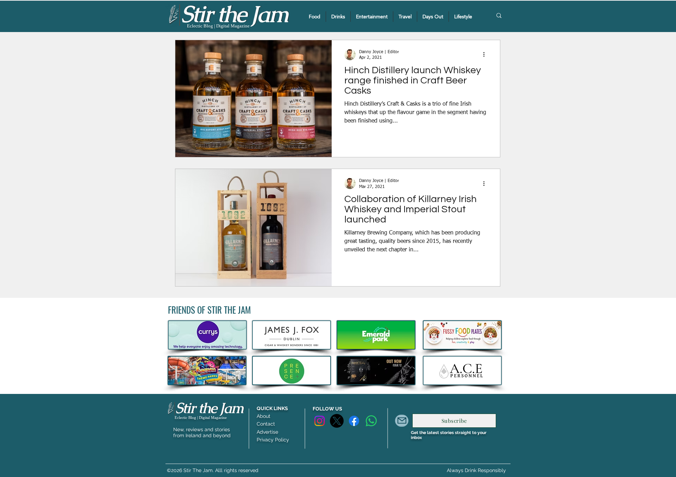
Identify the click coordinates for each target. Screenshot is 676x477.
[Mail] (401, 421)
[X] (337, 421)
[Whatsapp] (371, 421)
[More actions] (486, 54)
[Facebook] (354, 421)
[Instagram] (319, 421)
